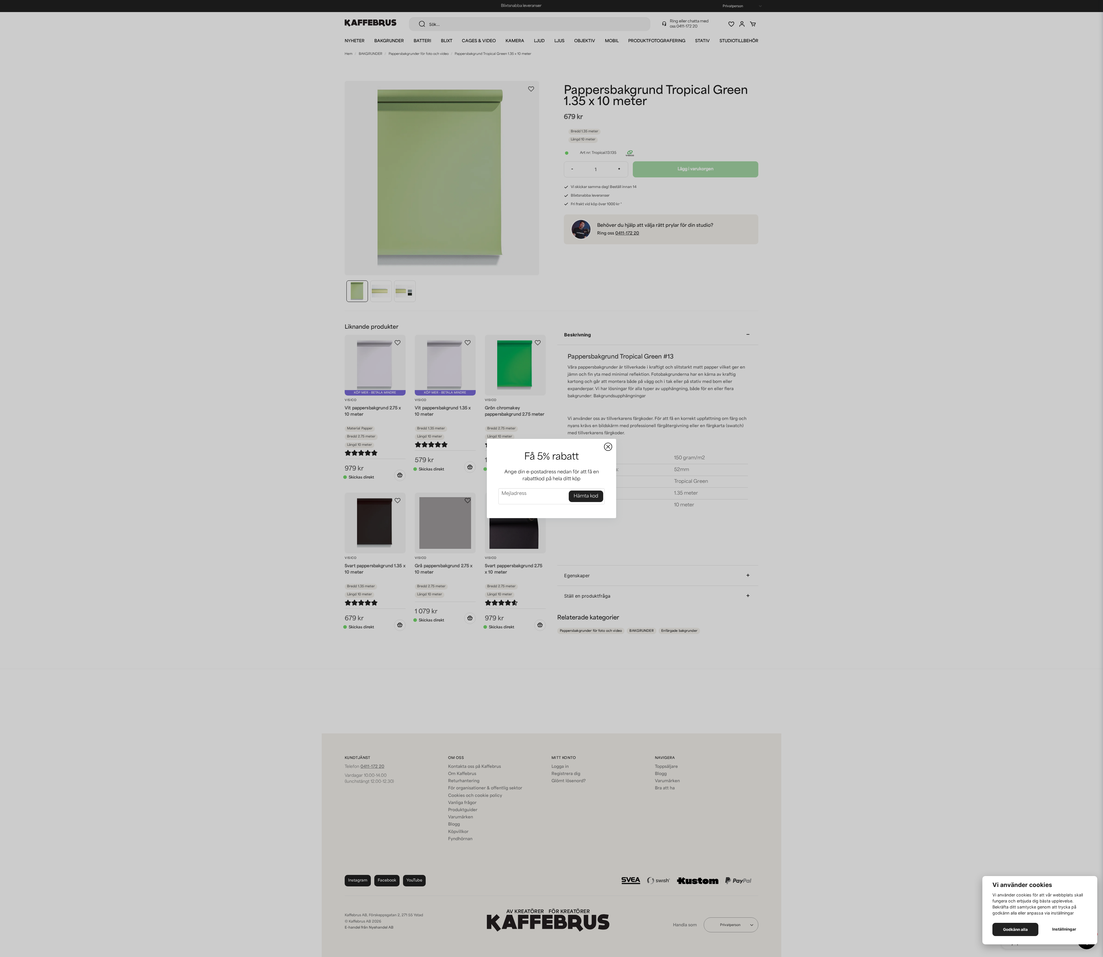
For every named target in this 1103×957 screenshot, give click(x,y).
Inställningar (1064, 929)
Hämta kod (586, 496)
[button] (608, 447)
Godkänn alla (1015, 929)
